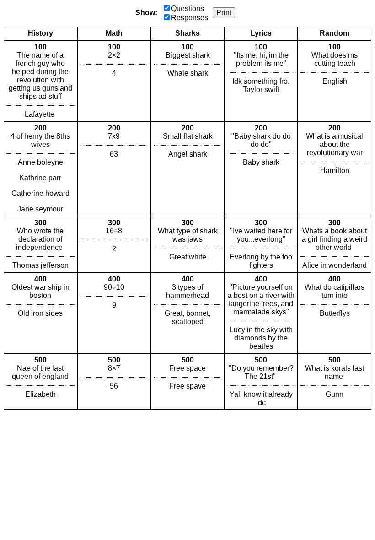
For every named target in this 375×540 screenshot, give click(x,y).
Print (223, 12)
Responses (189, 18)
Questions (187, 8)
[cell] (40, 80)
